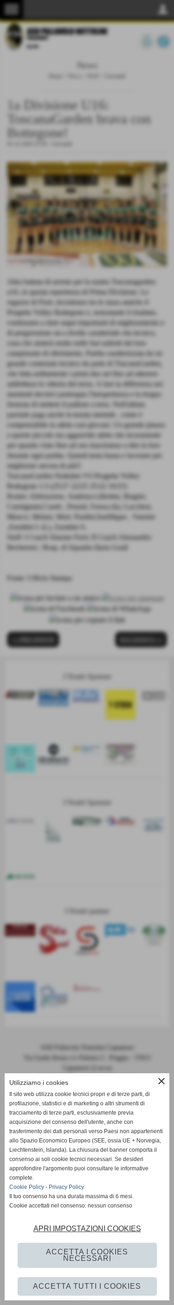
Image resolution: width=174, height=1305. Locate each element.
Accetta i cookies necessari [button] (87, 1255)
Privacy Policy (66, 1187)
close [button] (161, 1081)
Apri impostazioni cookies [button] (87, 1229)
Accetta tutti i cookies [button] (87, 1286)
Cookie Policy (26, 1187)
